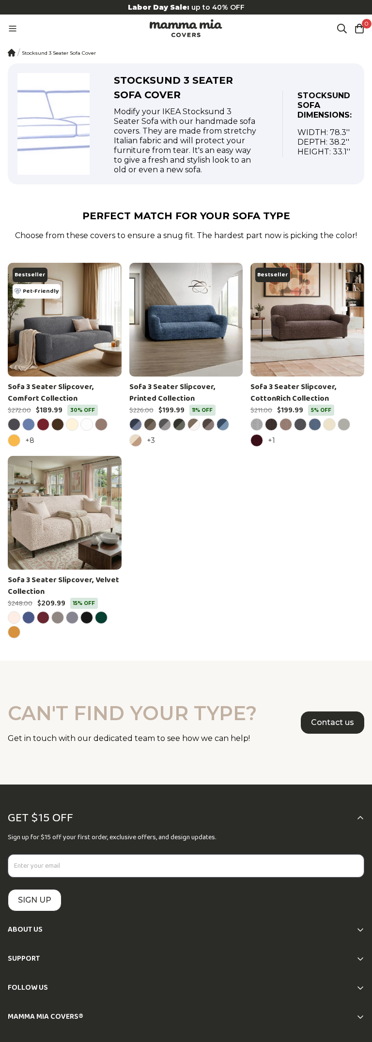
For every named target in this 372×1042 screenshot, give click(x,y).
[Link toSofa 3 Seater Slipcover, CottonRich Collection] (307, 320)
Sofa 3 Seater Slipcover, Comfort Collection (51, 393)
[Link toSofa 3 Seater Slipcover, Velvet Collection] (65, 513)
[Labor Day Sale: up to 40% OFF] (186, 7)
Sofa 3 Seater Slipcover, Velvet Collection (63, 586)
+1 (273, 440)
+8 (31, 440)
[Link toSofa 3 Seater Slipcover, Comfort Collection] (65, 320)
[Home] (12, 53)
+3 (152, 440)
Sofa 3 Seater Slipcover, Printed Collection (172, 393)
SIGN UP (34, 900)
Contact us (332, 722)
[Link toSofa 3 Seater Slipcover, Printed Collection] (186, 320)
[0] (359, 28)
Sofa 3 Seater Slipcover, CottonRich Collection (293, 393)
